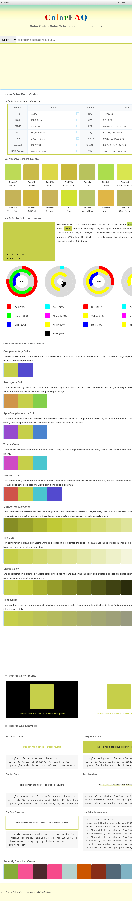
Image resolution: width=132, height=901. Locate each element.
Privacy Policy (12, 892)
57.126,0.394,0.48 (112, 132)
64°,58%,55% (38, 132)
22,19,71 (107, 120)
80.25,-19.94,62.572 (113, 139)
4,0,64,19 (35, 126)
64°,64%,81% (38, 139)
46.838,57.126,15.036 (114, 126)
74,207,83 (108, 114)
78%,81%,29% (38, 151)
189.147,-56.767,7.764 (115, 151)
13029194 (36, 145)
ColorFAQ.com (8, 2)
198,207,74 (36, 120)
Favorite (121, 2)
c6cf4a (34, 114)
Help (2, 892)
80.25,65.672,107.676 (114, 145)
